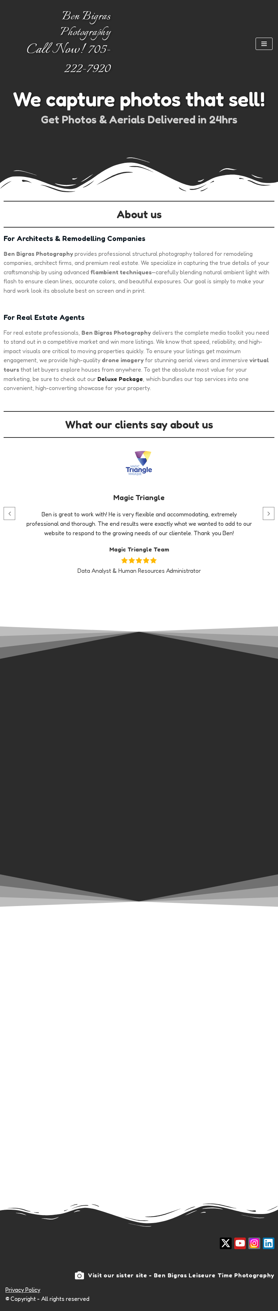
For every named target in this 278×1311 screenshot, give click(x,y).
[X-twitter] (225, 1243)
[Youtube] (240, 1243)
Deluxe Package (120, 378)
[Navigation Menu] (264, 44)
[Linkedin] (268, 1243)
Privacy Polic (21, 1289)
